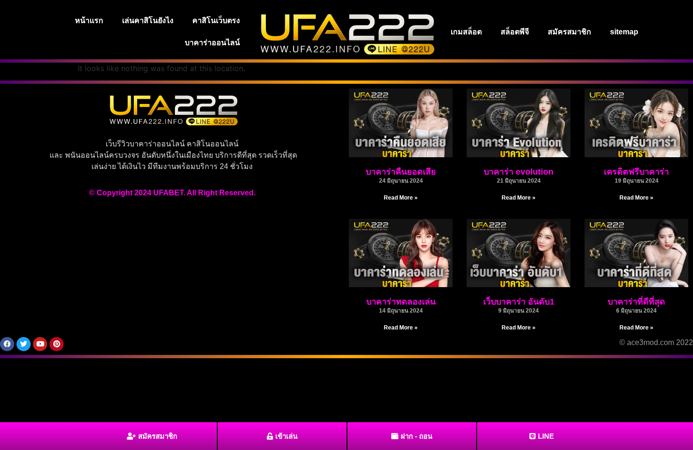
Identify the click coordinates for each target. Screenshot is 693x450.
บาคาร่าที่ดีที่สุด (636, 301)
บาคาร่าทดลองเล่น (401, 301)
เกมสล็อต (466, 32)
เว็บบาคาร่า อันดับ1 (518, 301)
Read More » (401, 197)
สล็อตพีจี (515, 32)
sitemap (624, 32)
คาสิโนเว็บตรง (216, 20)
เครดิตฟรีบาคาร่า (636, 172)
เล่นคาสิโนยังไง (147, 20)
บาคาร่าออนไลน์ (212, 43)
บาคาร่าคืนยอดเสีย (401, 172)
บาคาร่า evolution (518, 172)
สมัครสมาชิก (569, 32)
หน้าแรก (89, 20)
